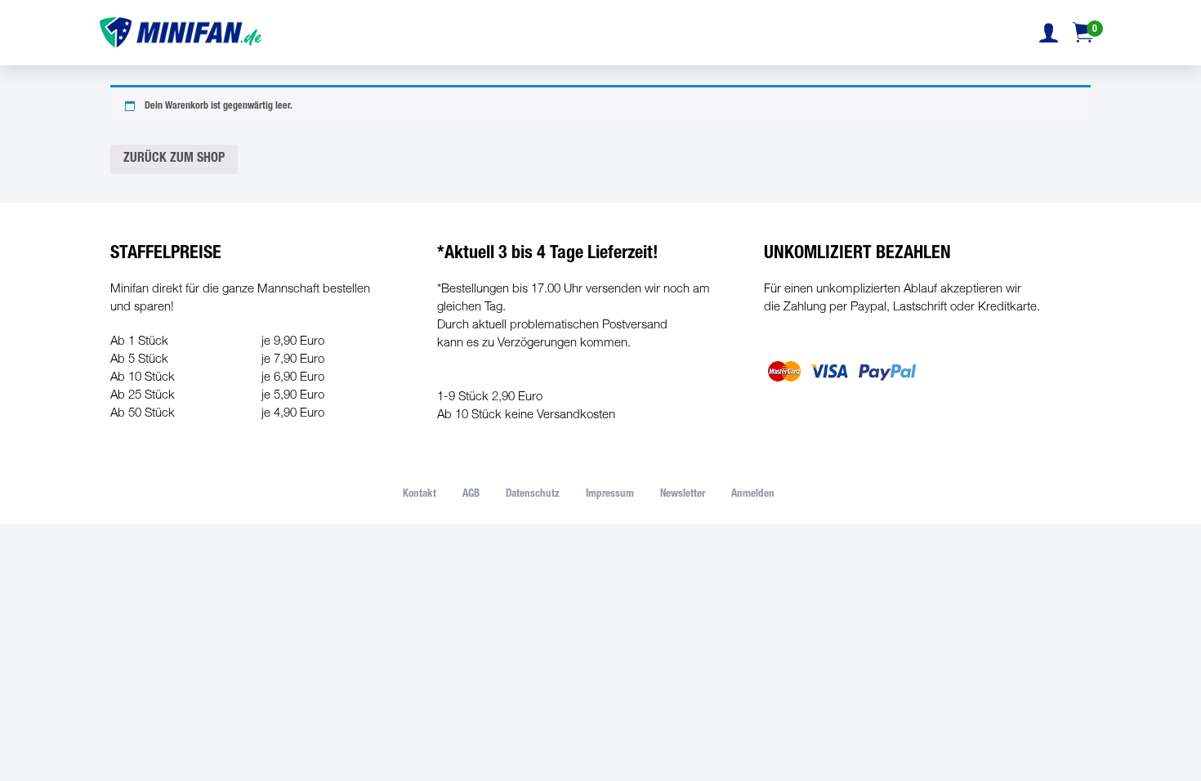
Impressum (610, 494)
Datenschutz (533, 494)
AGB (471, 494)
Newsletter (682, 494)
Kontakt (419, 494)
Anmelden (753, 494)
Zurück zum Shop (174, 159)
